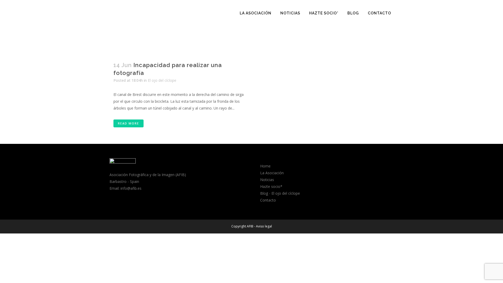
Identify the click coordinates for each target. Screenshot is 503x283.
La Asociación (272, 172)
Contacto (268, 200)
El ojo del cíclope (162, 80)
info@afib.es (131, 188)
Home (265, 166)
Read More (128, 123)
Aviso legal (264, 226)
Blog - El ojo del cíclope (280, 193)
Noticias (267, 179)
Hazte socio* (271, 186)
